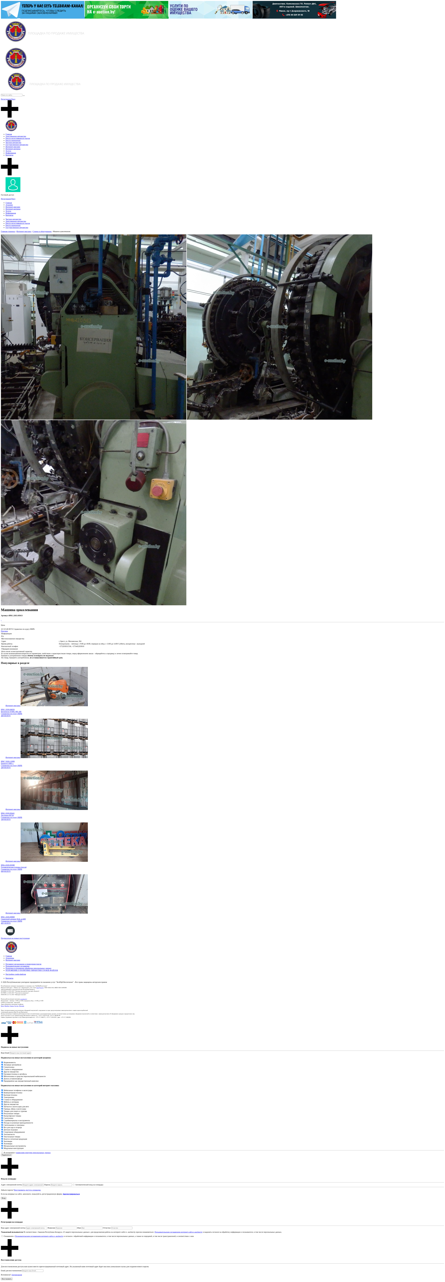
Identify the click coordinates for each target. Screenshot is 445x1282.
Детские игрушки (11, 1130)
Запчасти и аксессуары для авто (16, 1107)
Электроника (9, 1097)
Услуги (8, 151)
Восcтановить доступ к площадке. (27, 1190)
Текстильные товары (12, 1137)
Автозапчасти (9, 1134)
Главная (9, 134)
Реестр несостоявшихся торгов (18, 138)
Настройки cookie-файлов (16, 974)
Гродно (16, 1006)
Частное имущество (13, 143)
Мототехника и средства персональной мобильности (25, 1076)
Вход (13, 99)
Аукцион (9, 205)
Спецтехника (9, 1067)
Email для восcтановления (11, 1271)
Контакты (9, 155)
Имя (79, 1228)
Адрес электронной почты (11, 1185)
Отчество (106, 1228)
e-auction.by (23, 999)
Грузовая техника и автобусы (15, 1074)
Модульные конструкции (14, 1148)
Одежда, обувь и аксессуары (15, 1109)
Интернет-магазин (13, 147)
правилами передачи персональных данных (33, 1153)
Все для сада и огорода (13, 1127)
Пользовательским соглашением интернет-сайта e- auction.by (39, 1236)
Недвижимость (10, 1062)
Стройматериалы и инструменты (17, 1120)
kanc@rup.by (40, 987)
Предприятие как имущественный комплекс (21, 1081)
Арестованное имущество (16, 136)
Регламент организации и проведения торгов (23, 964)
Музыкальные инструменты (15, 1146)
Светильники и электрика (14, 1125)
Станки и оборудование (13, 1069)
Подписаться (6, 1155)
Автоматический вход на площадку (89, 1185)
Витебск (7, 1006)
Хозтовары (8, 1144)
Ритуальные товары (11, 1114)
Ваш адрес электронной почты (13, 1228)
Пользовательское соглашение (17, 966)
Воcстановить (7, 1279)
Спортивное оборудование (14, 1132)
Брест (2, 1006)
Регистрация (6, 99)
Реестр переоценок (13, 140)
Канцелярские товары (12, 1116)
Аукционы (10, 958)
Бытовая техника (10, 1095)
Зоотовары (8, 1141)
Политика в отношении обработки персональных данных (28, 968)
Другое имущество (11, 1072)
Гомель (12, 1006)
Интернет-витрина (13, 149)
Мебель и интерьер (11, 1102)
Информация (11, 153)
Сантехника (8, 1118)
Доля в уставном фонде (13, 1079)
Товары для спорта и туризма (15, 1111)
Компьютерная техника (13, 1093)
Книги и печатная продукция (15, 1139)
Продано (4, 631)
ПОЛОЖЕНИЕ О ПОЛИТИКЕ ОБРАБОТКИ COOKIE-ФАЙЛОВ (32, 970)
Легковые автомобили (12, 1065)
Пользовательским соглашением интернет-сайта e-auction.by (178, 1232)
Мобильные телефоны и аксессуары (18, 1090)
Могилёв (21, 1006)
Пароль (47, 1185)
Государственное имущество (17, 145)
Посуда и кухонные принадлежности (18, 1123)
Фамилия (51, 1228)
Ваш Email (5, 1053)
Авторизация (16, 1275)
